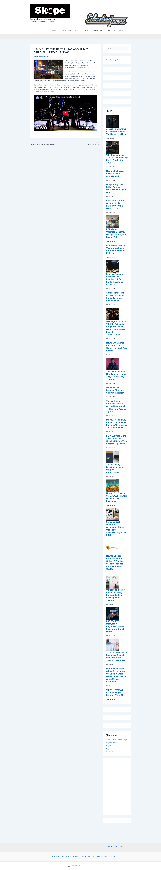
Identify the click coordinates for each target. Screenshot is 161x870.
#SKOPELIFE (77, 856)
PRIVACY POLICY (109, 856)
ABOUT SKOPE (98, 856)
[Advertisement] (118, 785)
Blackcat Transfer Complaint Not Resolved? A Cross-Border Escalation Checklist (115, 278)
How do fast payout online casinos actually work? (115, 173)
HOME (49, 856)
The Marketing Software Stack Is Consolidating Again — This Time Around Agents (116, 405)
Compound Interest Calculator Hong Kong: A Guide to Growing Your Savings (115, 594)
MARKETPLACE (87, 856)
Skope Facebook (111, 742)
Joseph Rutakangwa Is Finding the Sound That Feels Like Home (116, 131)
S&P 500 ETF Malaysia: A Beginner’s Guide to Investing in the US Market (115, 625)
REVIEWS (69, 856)
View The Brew (110, 751)
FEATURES (55, 856)
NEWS (62, 856)
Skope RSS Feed (111, 745)
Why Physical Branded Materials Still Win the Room (115, 390)
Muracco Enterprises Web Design (116, 739)
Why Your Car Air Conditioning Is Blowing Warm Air (115, 692)
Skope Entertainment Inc (43, 19)
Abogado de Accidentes (115, 846)
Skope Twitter (110, 748)
